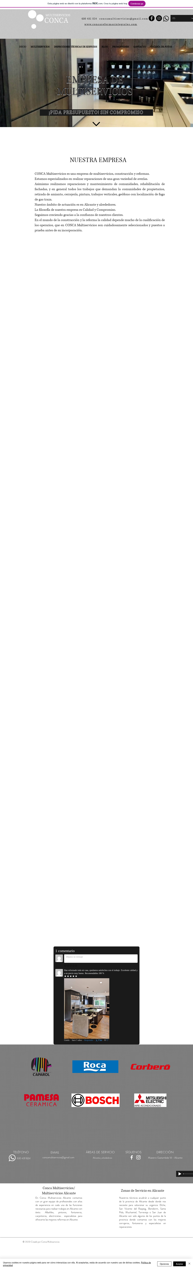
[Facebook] (152, 18)
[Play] (180, 1173)
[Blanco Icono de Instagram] (138, 1157)
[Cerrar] (189, 1264)
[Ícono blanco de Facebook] (131, 1157)
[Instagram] (159, 18)
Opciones (164, 1263)
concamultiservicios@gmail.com (123, 18)
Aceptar (179, 1263)
